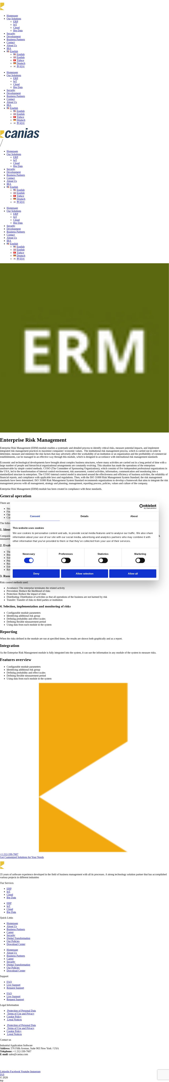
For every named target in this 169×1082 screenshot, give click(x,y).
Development (14, 36)
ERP (15, 21)
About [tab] (134, 516)
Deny (36, 573)
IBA (9, 48)
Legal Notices (14, 1019)
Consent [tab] (35, 516)
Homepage (12, 15)
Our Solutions (14, 18)
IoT (15, 24)
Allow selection (84, 573)
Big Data (18, 30)
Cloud (16, 27)
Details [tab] (85, 516)
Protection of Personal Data (21, 1010)
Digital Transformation (18, 938)
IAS (2, 1074)
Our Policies (13, 941)
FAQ (9, 981)
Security (11, 33)
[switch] (66, 560)
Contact (11, 42)
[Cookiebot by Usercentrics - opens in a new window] (141, 506)
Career (10, 932)
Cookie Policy (14, 1016)
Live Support (13, 984)
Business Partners (16, 39)
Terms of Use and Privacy (20, 1013)
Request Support (15, 987)
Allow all (133, 573)
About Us (12, 45)
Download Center (16, 944)
